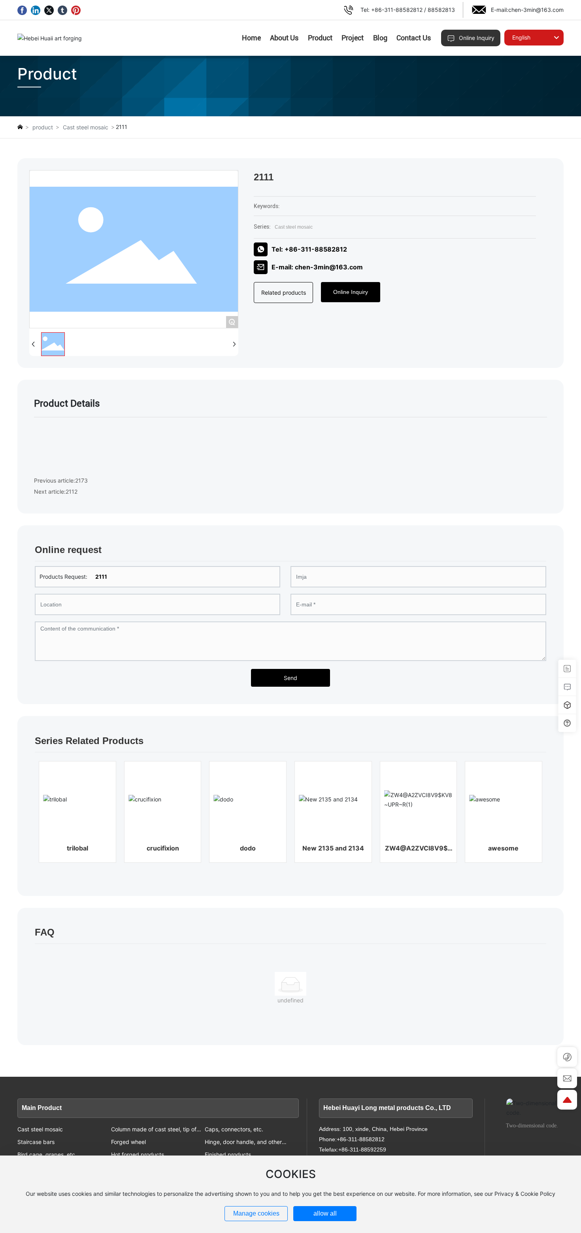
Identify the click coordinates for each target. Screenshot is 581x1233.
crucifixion (163, 848)
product (42, 127)
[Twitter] (49, 10)
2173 (81, 480)
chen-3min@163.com (536, 9)
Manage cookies (256, 1213)
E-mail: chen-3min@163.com (317, 267)
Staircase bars (36, 1141)
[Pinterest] (76, 10)
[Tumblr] (62, 10)
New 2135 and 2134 (333, 848)
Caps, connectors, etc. (234, 1129)
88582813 (441, 9)
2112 (71, 491)
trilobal (77, 848)
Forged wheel (128, 1141)
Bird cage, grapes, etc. (47, 1154)
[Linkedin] (35, 10)
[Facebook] (22, 10)
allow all (325, 1213)
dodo (248, 848)
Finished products (228, 1154)
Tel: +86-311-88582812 (309, 249)
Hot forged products (137, 1154)
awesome (503, 848)
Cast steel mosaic (85, 127)
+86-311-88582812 (397, 9)
